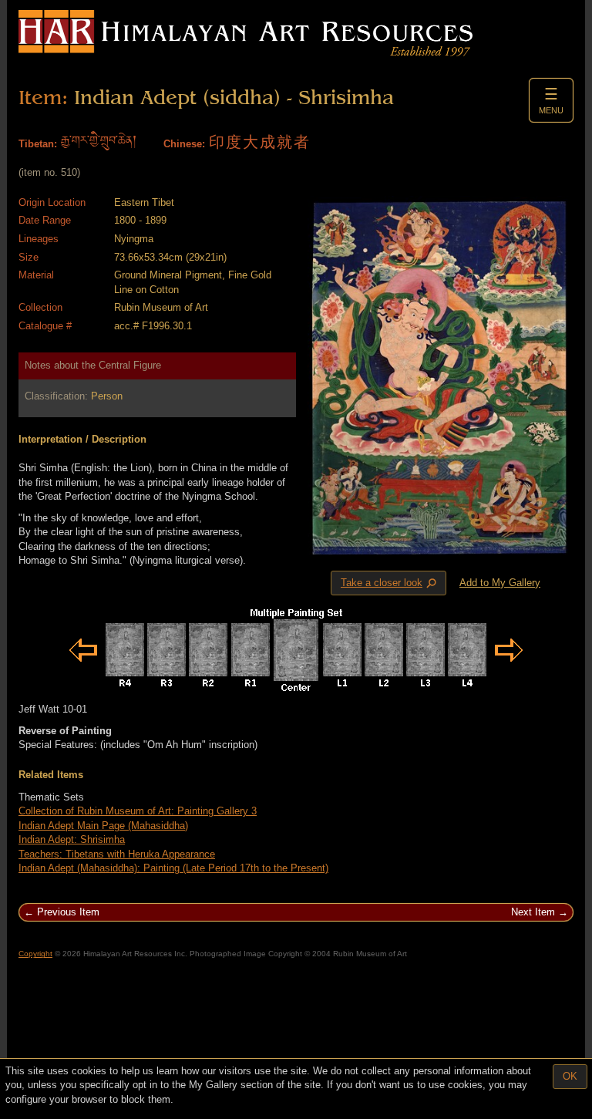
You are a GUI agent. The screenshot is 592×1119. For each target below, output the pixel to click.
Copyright (35, 953)
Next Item (533, 912)
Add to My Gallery (499, 582)
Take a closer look (390, 583)
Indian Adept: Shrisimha (71, 839)
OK (570, 1076)
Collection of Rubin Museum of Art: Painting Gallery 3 (137, 811)
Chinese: (184, 144)
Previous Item (68, 912)
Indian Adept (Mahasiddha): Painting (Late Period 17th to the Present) (173, 868)
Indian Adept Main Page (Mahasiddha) (103, 825)
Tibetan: (37, 144)
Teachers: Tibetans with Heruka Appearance (116, 854)
